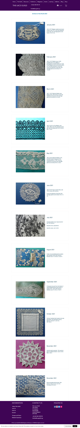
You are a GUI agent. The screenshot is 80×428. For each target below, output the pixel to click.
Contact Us (37, 403)
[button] (19, 1)
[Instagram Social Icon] (61, 407)
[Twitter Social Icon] (59, 407)
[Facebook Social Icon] (55, 407)
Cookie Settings (68, 426)
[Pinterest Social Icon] (57, 407)
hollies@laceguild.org (35, 8)
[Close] (78, 426)
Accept (75, 426)
